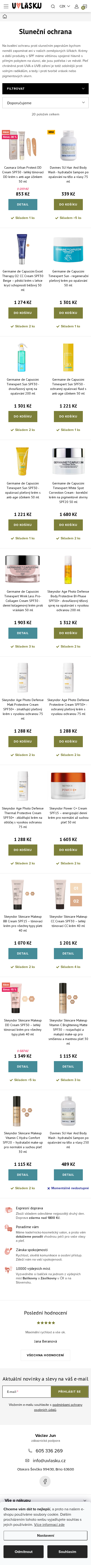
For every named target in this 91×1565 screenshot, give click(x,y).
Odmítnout (23, 1551)
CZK (62, 6)
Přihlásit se (69, 1391)
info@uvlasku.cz (49, 1460)
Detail (23, 204)
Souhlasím (67, 1551)
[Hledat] (53, 6)
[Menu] (6, 6)
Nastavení (45, 1535)
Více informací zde (49, 1524)
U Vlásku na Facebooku (45, 1481)
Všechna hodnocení (45, 1355)
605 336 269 (49, 1450)
